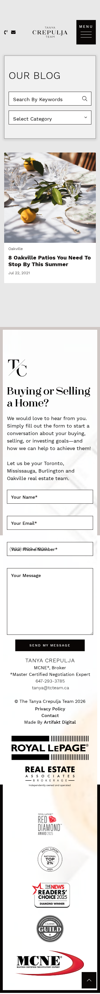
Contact (50, 715)
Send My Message (50, 645)
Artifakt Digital (60, 722)
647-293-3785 (50, 681)
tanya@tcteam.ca (50, 687)
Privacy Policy (50, 708)
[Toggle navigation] (86, 34)
